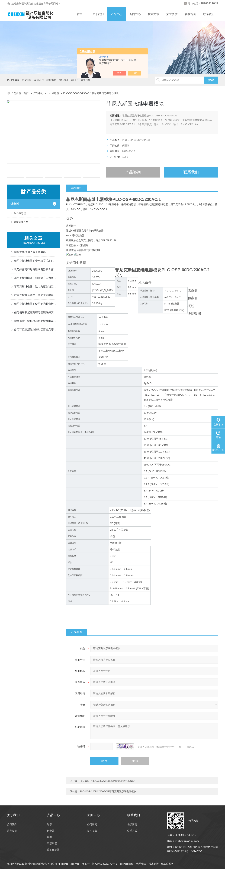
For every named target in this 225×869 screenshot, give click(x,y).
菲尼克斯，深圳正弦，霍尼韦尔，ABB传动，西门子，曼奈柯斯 (56, 80)
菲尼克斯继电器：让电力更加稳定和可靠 (35, 286)
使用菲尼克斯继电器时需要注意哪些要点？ (35, 329)
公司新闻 (92, 824)
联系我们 (208, 14)
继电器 (55, 93)
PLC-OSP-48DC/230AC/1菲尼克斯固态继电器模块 (107, 780)
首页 (79, 14)
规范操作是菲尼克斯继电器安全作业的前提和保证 (35, 269)
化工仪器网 (167, 863)
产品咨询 (133, 172)
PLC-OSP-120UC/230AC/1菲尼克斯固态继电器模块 (107, 791)
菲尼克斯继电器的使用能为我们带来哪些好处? (35, 303)
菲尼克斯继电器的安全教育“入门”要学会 (35, 260)
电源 (49, 837)
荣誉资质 (172, 14)
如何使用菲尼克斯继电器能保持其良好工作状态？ (35, 312)
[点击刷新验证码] (125, 746)
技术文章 (153, 14)
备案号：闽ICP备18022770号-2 (99, 863)
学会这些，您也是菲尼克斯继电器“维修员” (35, 320)
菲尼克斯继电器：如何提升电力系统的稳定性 (35, 277)
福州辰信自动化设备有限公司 (37, 3)
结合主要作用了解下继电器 (30, 252)
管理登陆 (141, 863)
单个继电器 (20, 213)
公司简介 (12, 824)
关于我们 (98, 14)
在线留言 (190, 14)
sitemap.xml (126, 863)
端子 (49, 824)
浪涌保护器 (53, 849)
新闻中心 (135, 14)
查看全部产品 (21, 222)
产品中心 (116, 14)
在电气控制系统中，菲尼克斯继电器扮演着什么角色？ (35, 295)
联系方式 (132, 830)
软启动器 (52, 843)
